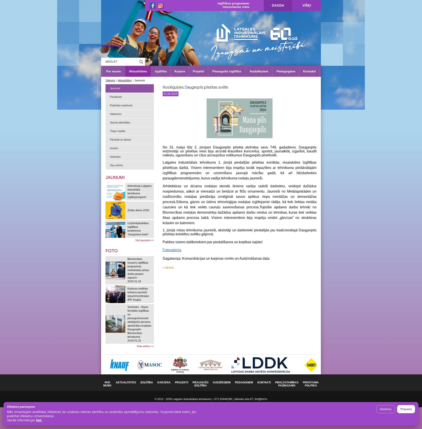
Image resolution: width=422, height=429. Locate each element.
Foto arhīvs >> (145, 346)
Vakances (116, 114)
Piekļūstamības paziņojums (286, 384)
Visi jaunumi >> (144, 240)
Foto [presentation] (112, 250)
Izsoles (114, 148)
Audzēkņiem (259, 71)
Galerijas (115, 156)
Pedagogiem (285, 71)
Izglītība (161, 71)
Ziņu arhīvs (116, 165)
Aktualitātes (138, 71)
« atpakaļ (168, 267)
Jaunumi (115, 88)
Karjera (180, 71)
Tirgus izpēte (117, 131)
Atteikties (386, 409)
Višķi (306, 5)
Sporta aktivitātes (120, 122)
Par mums (113, 71)
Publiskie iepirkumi (121, 105)
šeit (39, 420)
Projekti (198, 71)
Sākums (110, 80)
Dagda (278, 5)
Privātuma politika (311, 384)
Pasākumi (116, 96)
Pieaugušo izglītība (226, 71)
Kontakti (309, 71)
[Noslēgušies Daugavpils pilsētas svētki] (239, 119)
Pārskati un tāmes (120, 139)
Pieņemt (406, 409)
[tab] (112, 250)
